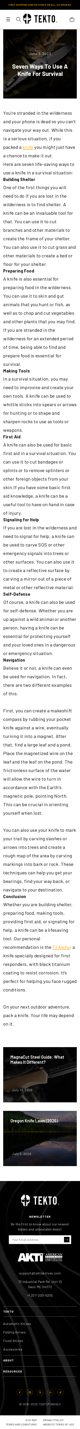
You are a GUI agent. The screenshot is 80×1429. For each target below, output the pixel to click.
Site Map (31, 1420)
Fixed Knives (13, 1341)
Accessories (13, 1349)
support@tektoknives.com (40, 1273)
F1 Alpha (61, 947)
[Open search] (18, 19)
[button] (67, 1239)
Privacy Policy (53, 1420)
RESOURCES (12, 1371)
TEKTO (8, 1311)
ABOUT (8, 1360)
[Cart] (72, 19)
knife (28, 147)
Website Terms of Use (58, 1424)
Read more (40, 1075)
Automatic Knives (17, 1324)
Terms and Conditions (21, 1424)
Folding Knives (14, 1332)
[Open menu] (8, 19)
